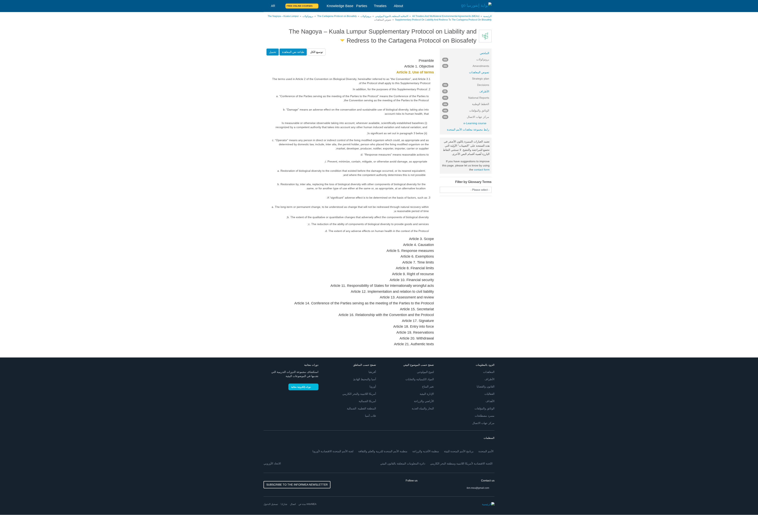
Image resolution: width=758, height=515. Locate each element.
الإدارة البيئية (427, 393)
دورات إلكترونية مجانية (301, 387)
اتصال (293, 504)
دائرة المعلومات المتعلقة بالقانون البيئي (402, 463)
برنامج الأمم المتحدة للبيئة (459, 451)
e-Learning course (474, 123)
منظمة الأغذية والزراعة (425, 451)
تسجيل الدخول (271, 504)
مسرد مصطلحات (484, 415)
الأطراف (466, 91)
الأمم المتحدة (485, 451)
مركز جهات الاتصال (483, 423)
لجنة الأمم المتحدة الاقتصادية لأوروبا (332, 451)
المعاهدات (488, 371)
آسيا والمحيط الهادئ (364, 379)
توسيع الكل (316, 51)
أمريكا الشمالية (367, 401)
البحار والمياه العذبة (423, 408)
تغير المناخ (428, 386)
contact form (482, 169)
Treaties (380, 6)
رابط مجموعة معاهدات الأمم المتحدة (468, 129)
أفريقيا (372, 371)
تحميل (272, 51)
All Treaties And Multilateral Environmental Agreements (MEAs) (445, 16)
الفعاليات (489, 393)
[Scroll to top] (11, 503)
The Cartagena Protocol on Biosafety (337, 16)
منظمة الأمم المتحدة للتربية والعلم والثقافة (382, 451)
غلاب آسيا (370, 415)
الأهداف (490, 401)
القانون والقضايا (485, 386)
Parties (361, 6)
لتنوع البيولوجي (425, 371)
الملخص (484, 53)
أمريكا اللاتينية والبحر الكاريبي (359, 393)
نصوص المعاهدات (479, 72)
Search (280, 6)
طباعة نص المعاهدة (293, 51)
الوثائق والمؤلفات (484, 408)
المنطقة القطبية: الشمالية (361, 408)
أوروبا (373, 386)
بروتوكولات (365, 16)
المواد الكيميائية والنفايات (419, 379)
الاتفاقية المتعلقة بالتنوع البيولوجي (391, 16)
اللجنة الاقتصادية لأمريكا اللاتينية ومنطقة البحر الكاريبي (461, 463)
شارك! (284, 504)
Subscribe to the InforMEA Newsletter (297, 484)
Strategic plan (480, 78)
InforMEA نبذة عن (307, 504)
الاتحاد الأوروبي (272, 463)
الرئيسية (487, 16)
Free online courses (299, 6)
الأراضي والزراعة (424, 401)
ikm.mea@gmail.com (478, 488)
